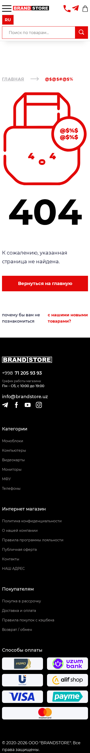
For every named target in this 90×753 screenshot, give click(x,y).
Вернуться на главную (45, 283)
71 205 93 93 (28, 373)
